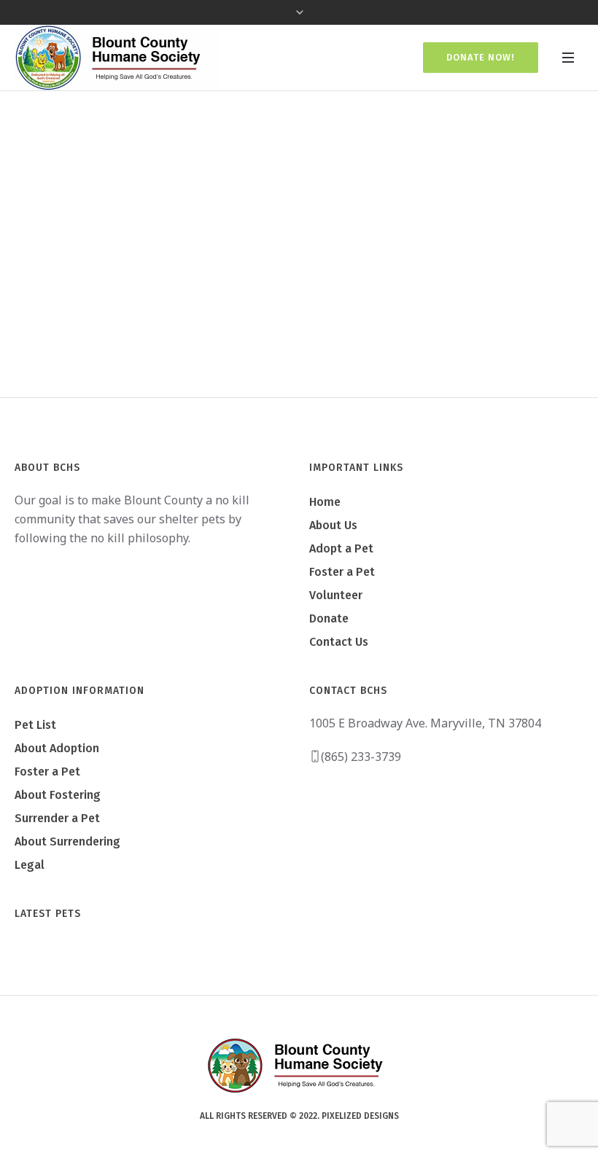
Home (261, 286)
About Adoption (57, 748)
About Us (333, 525)
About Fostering (58, 795)
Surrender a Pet (57, 818)
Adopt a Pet (341, 548)
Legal (29, 865)
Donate (329, 618)
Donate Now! (480, 57)
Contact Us (338, 642)
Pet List (35, 725)
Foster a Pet (342, 572)
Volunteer (335, 595)
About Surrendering (67, 841)
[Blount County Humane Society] (299, 1065)
